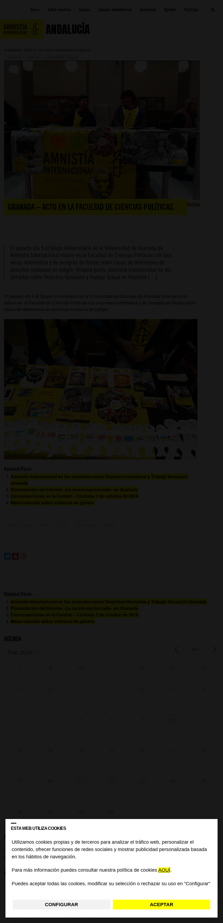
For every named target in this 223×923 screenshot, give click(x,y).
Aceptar (161, 904)
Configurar (61, 904)
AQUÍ (164, 870)
